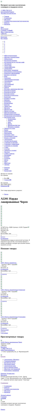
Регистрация (4, 29)
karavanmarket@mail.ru (7, 12)
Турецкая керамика (10, 361)
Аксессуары (7, 65)
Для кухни (7, 82)
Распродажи (8, 170)
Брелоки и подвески (10, 75)
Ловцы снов (8, 106)
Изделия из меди (9, 93)
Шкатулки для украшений (12, 369)
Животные (7, 86)
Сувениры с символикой (11, 144)
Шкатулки (7, 163)
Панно (6, 130)
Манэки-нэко (8, 109)
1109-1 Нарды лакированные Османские (13, 290)
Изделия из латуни (9, 92)
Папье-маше (8, 131)
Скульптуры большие (10, 141)
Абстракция (7, 64)
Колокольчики (8, 103)
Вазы (5, 76)
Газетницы (7, 78)
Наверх (3, 409)
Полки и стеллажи (9, 138)
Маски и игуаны (9, 111)
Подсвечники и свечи (10, 136)
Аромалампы (8, 68)
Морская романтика (10, 112)
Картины (7, 100)
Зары (9, 122)
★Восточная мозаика (10, 55)
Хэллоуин (7, 158)
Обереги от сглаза (9, 128)
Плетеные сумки (9, 134)
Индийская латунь (9, 362)
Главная (6, 16)
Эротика (6, 164)
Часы (5, 161)
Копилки (7, 105)
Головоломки (12, 119)
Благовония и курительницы (13, 71)
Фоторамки (7, 155)
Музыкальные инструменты (12, 116)
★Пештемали (8, 59)
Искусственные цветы (11, 367)
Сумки (6, 147)
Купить (3, 237)
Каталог (3, 356)
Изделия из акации (10, 90)
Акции (6, 169)
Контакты (7, 24)
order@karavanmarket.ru (8, 350)
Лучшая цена (10, 373)
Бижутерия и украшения (11, 370)
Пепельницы (8, 133)
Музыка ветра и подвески (12, 114)
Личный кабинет (6, 395)
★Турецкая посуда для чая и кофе (14, 62)
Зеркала (6, 87)
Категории (4, 37)
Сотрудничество (24, 21)
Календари (7, 97)
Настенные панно (9, 364)
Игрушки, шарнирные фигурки (13, 89)
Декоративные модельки (11, 79)
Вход (2, 27)
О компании (8, 18)
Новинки (7, 167)
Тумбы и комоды (9, 153)
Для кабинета (8, 81)
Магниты (7, 108)
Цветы (6, 160)
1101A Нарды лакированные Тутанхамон (13, 317)
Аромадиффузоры (9, 67)
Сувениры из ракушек (11, 142)
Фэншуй (6, 156)
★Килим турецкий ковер (11, 57)
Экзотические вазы (10, 366)
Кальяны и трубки (9, 98)
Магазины (7, 19)
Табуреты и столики (10, 150)
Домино (10, 120)
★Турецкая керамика (10, 60)
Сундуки (7, 149)
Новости (6, 22)
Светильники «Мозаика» (11, 359)
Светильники (8, 139)
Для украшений (9, 84)
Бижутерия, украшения (11, 70)
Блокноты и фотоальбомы (12, 73)
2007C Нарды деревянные (8, 263)
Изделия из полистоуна (11, 95)
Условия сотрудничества (11, 21)
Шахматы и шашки (14, 127)
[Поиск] (18, 35)
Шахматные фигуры (14, 125)
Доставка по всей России (8, 13)
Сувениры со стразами (11, 145)
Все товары (4, 38)
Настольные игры (9, 117)
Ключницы (7, 101)
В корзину (4, 274)
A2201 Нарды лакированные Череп (11, 342)
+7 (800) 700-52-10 (6, 10)
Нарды (10, 123)
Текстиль (7, 152)
